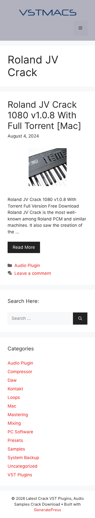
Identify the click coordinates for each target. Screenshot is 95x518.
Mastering (18, 414)
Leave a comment (32, 273)
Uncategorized (22, 466)
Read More (24, 247)
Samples (16, 449)
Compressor (20, 371)
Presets (15, 440)
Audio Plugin (27, 265)
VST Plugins (20, 474)
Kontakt (15, 388)
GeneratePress (47, 509)
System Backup (23, 457)
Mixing (14, 423)
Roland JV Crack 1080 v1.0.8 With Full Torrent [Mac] (44, 115)
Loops (14, 397)
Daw (12, 380)
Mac (12, 406)
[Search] (80, 318)
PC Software (20, 431)
